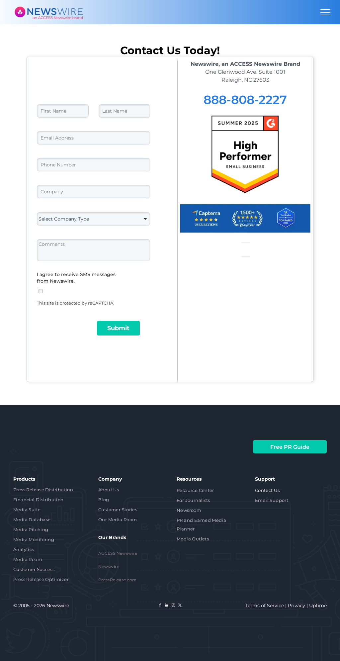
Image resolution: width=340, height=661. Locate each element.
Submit (118, 328)
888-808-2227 (245, 99)
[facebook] (160, 606)
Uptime (318, 606)
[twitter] (180, 606)
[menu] (325, 12)
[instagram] (173, 606)
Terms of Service (264, 606)
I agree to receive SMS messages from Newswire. (76, 277)
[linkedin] (166, 606)
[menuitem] (50, 490)
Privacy (296, 606)
